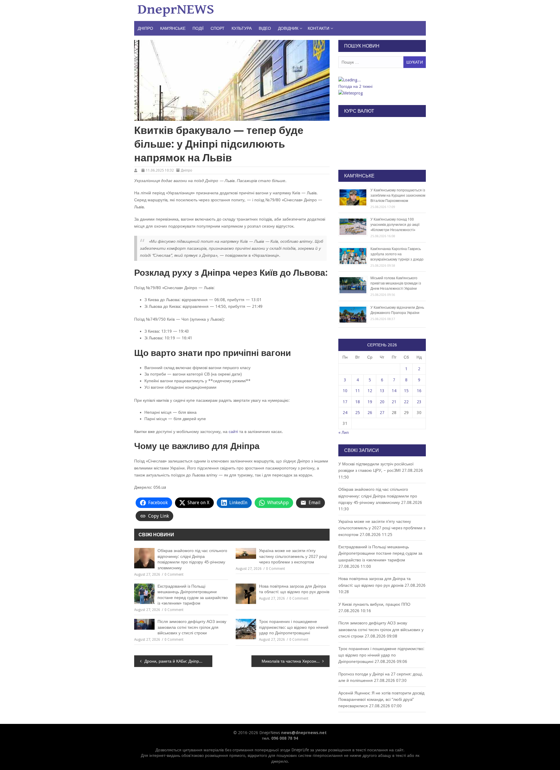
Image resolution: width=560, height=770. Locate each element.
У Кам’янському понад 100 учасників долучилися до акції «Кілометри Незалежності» (394, 224)
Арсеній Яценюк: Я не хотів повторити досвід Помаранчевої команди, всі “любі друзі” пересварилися (381, 699)
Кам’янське (173, 28)
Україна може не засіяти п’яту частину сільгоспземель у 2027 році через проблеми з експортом (293, 556)
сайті (233, 431)
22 (406, 401)
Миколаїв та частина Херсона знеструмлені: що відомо (296, 661)
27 (382, 412)
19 (370, 401)
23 (419, 401)
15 (406, 390)
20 (382, 401)
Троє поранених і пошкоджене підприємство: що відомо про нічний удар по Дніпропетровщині (293, 627)
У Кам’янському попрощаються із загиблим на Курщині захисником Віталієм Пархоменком (397, 195)
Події (198, 28)
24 (345, 412)
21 (394, 401)
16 (419, 390)
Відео (265, 28)
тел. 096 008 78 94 (280, 738)
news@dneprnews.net (304, 732)
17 (345, 401)
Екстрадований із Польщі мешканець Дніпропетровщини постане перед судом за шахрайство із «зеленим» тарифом (193, 595)
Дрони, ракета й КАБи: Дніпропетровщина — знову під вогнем (178, 661)
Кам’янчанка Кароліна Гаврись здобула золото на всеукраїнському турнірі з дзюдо (397, 254)
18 (357, 401)
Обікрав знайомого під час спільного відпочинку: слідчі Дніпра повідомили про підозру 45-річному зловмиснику (192, 559)
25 (357, 412)
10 (345, 390)
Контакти (318, 28)
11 (357, 390)
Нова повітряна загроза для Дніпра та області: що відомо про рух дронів (294, 589)
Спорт (218, 28)
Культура (242, 28)
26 (370, 412)
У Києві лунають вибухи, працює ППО (374, 604)
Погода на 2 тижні (355, 86)
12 (370, 390)
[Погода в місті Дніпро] (381, 80)
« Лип (343, 432)
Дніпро (145, 28)
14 (394, 390)
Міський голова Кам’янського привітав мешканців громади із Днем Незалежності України (395, 283)
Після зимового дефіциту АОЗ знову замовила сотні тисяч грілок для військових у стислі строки (192, 627)
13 (382, 390)
